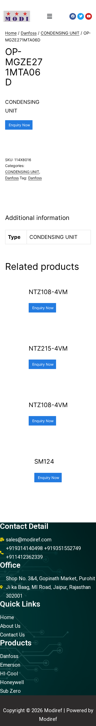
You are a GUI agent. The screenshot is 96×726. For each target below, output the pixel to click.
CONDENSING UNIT (60, 33)
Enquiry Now (19, 125)
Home (11, 33)
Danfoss (29, 33)
